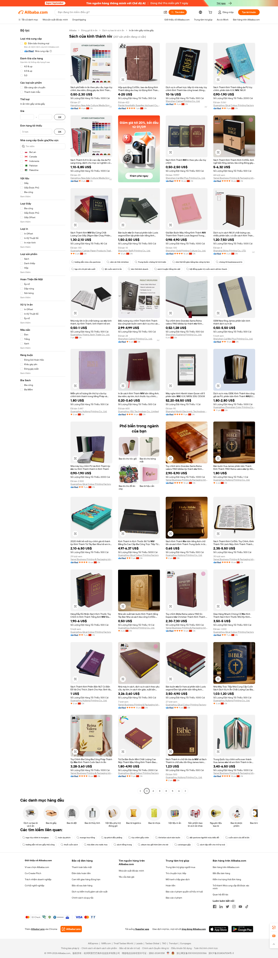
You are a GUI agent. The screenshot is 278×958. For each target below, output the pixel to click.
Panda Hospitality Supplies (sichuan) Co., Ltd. (139, 105)
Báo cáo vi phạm (174, 897)
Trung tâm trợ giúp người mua (180, 867)
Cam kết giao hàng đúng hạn (86, 879)
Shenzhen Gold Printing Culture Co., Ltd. (186, 250)
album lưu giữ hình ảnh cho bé (154, 845)
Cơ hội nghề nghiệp (34, 885)
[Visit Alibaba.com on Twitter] (227, 906)
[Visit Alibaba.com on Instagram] (234, 906)
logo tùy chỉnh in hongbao (37, 837)
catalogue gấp (184, 845)
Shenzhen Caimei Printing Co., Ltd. (183, 101)
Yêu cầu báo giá (126, 877)
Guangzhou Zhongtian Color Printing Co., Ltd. (234, 407)
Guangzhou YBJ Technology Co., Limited (138, 411)
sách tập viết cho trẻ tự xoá (212, 845)
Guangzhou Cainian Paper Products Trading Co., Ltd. (91, 250)
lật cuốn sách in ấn (113, 269)
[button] (165, 12)
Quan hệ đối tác (220, 894)
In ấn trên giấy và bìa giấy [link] (141, 30)
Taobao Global (152, 943)
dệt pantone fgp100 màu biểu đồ (204, 837)
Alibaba (72, 30)
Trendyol (173, 943)
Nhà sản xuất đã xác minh (131, 870)
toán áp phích (64, 837)
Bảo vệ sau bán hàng (82, 885)
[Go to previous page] (140, 791)
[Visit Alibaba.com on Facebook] (215, 906)
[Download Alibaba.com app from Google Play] (242, 929)
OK (59, 117)
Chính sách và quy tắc (83, 897)
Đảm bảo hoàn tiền (81, 873)
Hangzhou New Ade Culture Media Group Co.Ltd (91, 105)
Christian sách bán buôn (169, 837)
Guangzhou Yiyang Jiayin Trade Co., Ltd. (90, 334)
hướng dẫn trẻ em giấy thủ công (40, 845)
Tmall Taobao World (123, 943)
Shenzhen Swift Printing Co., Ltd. (134, 250)
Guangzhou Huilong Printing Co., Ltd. (88, 411)
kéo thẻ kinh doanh (139, 269)
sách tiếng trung (124, 845)
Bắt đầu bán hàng (221, 873)
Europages (185, 943)
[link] (274, 927)
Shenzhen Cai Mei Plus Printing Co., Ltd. (185, 178)
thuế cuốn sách (71, 845)
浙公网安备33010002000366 (191, 953)
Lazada (139, 943)
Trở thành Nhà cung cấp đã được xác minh (231, 887)
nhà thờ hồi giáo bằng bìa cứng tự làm (193, 262)
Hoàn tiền (170, 885)
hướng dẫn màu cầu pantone (87, 262)
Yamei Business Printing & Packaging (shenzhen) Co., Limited (234, 178)
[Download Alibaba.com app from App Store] (218, 929)
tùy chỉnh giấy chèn (140, 837)
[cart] (210, 12)
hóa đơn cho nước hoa (97, 845)
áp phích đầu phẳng (113, 837)
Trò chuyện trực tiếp (176, 873)
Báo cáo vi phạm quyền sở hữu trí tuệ (184, 891)
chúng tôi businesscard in (230, 262)
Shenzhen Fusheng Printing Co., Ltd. (184, 334)
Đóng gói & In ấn (89, 30)
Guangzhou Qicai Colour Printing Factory (233, 105)
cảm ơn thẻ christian (119, 262)
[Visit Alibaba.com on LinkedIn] (221, 906)
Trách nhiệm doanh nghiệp (38, 879)
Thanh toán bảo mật (82, 867)
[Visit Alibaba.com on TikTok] (247, 906)
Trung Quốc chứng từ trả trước (152, 262)
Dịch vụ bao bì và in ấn (113, 30)
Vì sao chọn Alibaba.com (37, 867)
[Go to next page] (185, 791)
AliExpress (93, 943)
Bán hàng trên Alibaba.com (226, 867)
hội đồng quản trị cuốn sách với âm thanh (208, 269)
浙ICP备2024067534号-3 (221, 953)
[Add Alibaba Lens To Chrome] (71, 929)
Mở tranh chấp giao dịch (178, 879)
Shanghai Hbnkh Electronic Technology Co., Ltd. (187, 411)
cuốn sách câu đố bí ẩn (238, 837)
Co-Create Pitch (33, 873)
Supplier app (142, 929)
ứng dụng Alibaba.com (194, 929)
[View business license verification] (168, 953)
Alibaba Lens (38, 929)
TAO (164, 943)
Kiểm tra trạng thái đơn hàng (227, 879)
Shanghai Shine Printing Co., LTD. (229, 250)
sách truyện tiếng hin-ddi (169, 269)
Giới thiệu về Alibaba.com (38, 860)
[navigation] (42, 411)
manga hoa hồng (87, 837)
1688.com (106, 943)
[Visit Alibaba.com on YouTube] (240, 906)
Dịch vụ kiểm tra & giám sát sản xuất (89, 891)
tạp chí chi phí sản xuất (84, 269)
